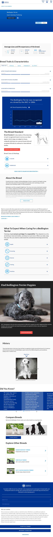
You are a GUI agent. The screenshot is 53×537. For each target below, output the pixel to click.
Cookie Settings (25, 534)
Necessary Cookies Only (25, 530)
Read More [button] (26, 200)
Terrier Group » (11, 18)
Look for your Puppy (26, 332)
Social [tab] (19, 65)
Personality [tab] (27, 65)
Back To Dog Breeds (7, 6)
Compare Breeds (13, 437)
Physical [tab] (12, 65)
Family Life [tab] (4, 65)
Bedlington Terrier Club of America (10, 216)
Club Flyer (3, 218)
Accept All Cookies (25, 526)
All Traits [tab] (34, 65)
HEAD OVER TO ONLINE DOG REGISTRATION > (26, 171)
